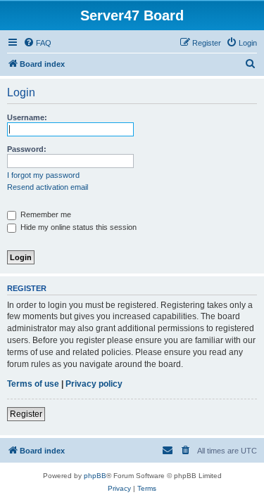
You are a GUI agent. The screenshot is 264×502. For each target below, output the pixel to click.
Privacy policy (93, 384)
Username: (27, 117)
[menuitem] (37, 42)
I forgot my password (43, 175)
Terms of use (33, 384)
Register (26, 414)
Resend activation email (47, 187)
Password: (26, 149)
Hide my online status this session (77, 227)
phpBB (95, 476)
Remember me (44, 214)
